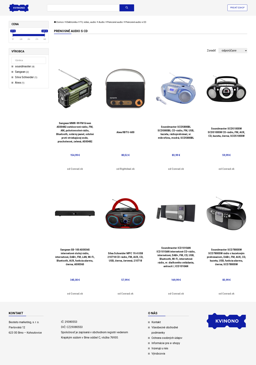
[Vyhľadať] (126, 7)
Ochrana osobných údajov (167, 338)
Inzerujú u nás (160, 348)
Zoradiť (211, 50)
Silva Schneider (25, 77)
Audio (102, 22)
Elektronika (71, 22)
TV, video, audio (88, 22)
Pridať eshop (237, 7)
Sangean (21, 71)
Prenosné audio (115, 22)
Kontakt (156, 322)
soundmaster (24, 66)
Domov (60, 22)
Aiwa (19, 82)
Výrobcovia (158, 353)
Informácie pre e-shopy (166, 343)
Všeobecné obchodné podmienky (165, 330)
